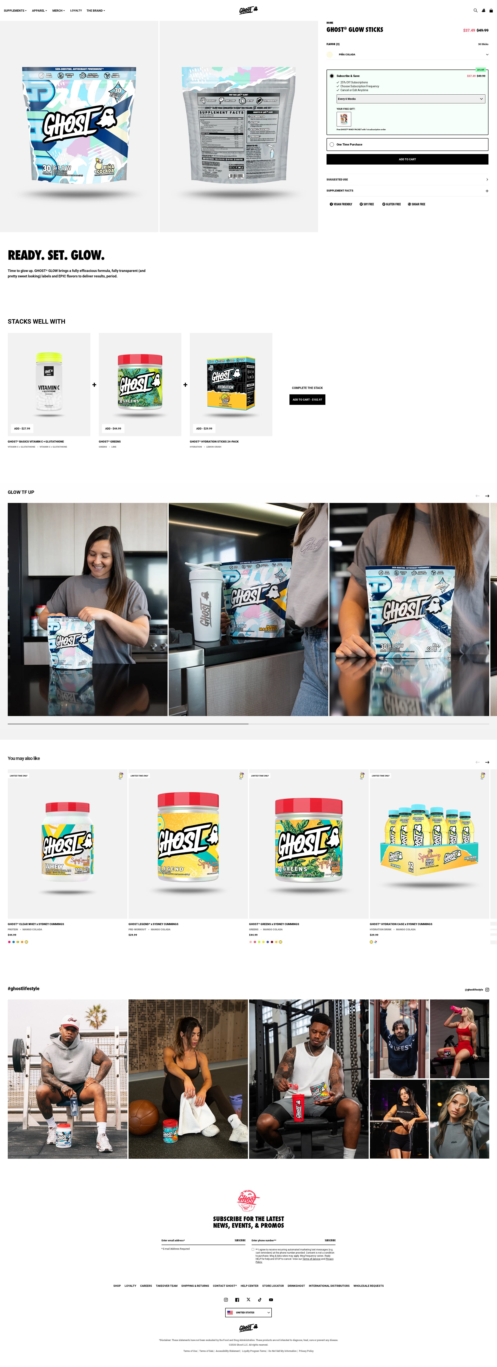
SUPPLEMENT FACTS (340, 190)
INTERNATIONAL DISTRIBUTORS (329, 1286)
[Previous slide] (478, 495)
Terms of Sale (206, 1350)
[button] (476, 10)
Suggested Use (337, 179)
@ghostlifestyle (474, 989)
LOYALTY (76, 10)
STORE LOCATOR (273, 1286)
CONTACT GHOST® (225, 1286)
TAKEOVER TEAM (166, 1286)
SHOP (117, 1286)
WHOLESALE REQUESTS (369, 1286)
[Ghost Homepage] (248, 10)
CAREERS (146, 1286)
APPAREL (38, 10)
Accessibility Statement (228, 1350)
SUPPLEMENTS (14, 10)
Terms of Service (311, 1259)
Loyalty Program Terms (254, 1350)
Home (330, 23)
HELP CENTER (249, 1286)
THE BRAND (95, 10)
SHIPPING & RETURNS (195, 1286)
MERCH (57, 10)
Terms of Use (190, 1350)
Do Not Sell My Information (282, 1350)
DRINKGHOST (296, 1286)
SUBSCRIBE (240, 1240)
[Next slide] (487, 495)
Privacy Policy (306, 1350)
